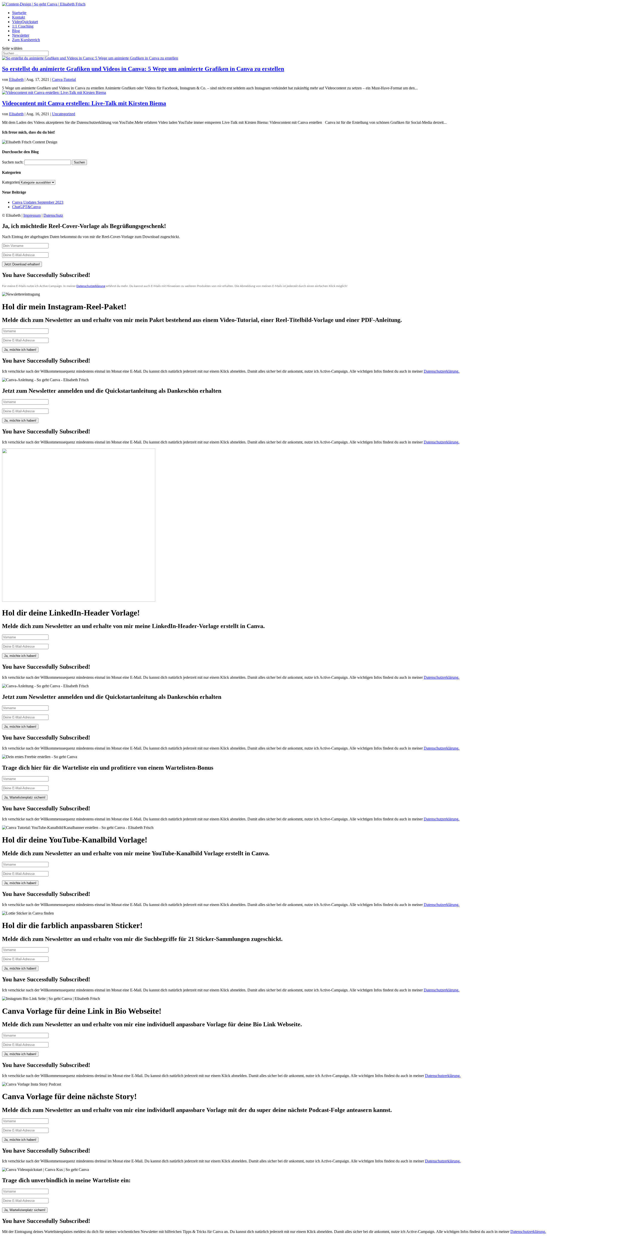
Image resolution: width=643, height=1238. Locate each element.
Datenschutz (53, 215)
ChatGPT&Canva (26, 207)
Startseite (19, 13)
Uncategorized (63, 114)
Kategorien (11, 182)
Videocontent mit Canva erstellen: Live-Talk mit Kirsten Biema (84, 103)
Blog (16, 31)
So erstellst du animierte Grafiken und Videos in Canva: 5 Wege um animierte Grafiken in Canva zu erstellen (143, 69)
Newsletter (20, 35)
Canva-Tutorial (64, 79)
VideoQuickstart (25, 22)
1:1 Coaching (22, 26)
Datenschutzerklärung (90, 286)
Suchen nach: (12, 162)
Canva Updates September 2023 (37, 202)
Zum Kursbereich (26, 40)
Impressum (32, 215)
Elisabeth (16, 79)
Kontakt (18, 17)
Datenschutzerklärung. (441, 371)
